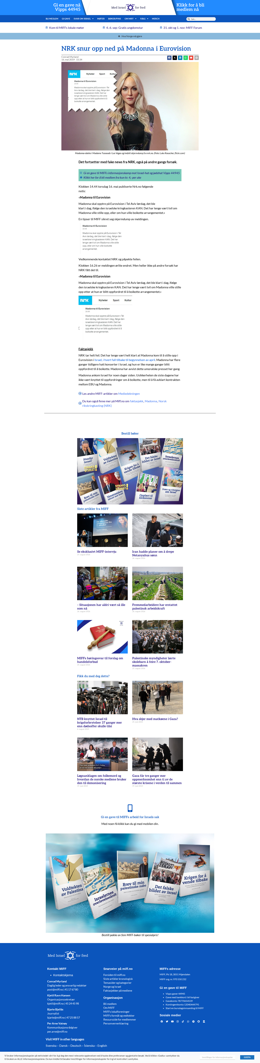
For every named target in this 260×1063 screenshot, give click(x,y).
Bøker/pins (114, 18)
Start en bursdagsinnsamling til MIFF (185, 1008)
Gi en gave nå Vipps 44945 (66, 7)
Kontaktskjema (63, 975)
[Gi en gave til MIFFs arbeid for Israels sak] (130, 808)
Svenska (51, 1045)
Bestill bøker (130, 433)
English (102, 1045)
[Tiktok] (183, 1021)
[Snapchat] (199, 1021)
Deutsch (75, 1045)
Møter (101, 18)
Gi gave (66, 18)
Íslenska (89, 1045)
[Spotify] (193, 1021)
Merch (156, 18)
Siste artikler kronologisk (118, 978)
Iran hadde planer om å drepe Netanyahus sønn (153, 553)
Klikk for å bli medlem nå (190, 7)
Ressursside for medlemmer (119, 1019)
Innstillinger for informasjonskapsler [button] (217, 1057)
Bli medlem (52, 18)
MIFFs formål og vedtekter (119, 1015)
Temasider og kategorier (117, 982)
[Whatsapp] (188, 1021)
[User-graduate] (204, 1021)
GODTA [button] (247, 1057)
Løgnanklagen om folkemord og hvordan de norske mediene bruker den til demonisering (101, 779)
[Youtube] (172, 1021)
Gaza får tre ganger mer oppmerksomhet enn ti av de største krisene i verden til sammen (157, 779)
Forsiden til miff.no (114, 974)
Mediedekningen (129, 393)
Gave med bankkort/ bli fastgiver (182, 997)
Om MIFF (109, 1007)
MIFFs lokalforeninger (116, 1011)
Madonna (151, 401)
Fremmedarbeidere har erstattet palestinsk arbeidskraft (154, 606)
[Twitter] (167, 1021)
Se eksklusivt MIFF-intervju (96, 552)
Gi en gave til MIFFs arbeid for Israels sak (130, 817)
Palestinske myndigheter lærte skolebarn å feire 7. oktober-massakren (153, 662)
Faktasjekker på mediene (117, 990)
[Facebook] (162, 1021)
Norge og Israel (112, 986)
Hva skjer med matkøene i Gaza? (155, 719)
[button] (175, 58)
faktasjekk (136, 401)
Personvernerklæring (115, 1023)
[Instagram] (177, 1021)
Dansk (63, 1045)
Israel (98, 360)
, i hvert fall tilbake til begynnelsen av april (128, 360)
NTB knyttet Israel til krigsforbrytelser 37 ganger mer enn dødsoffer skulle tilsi (99, 722)
